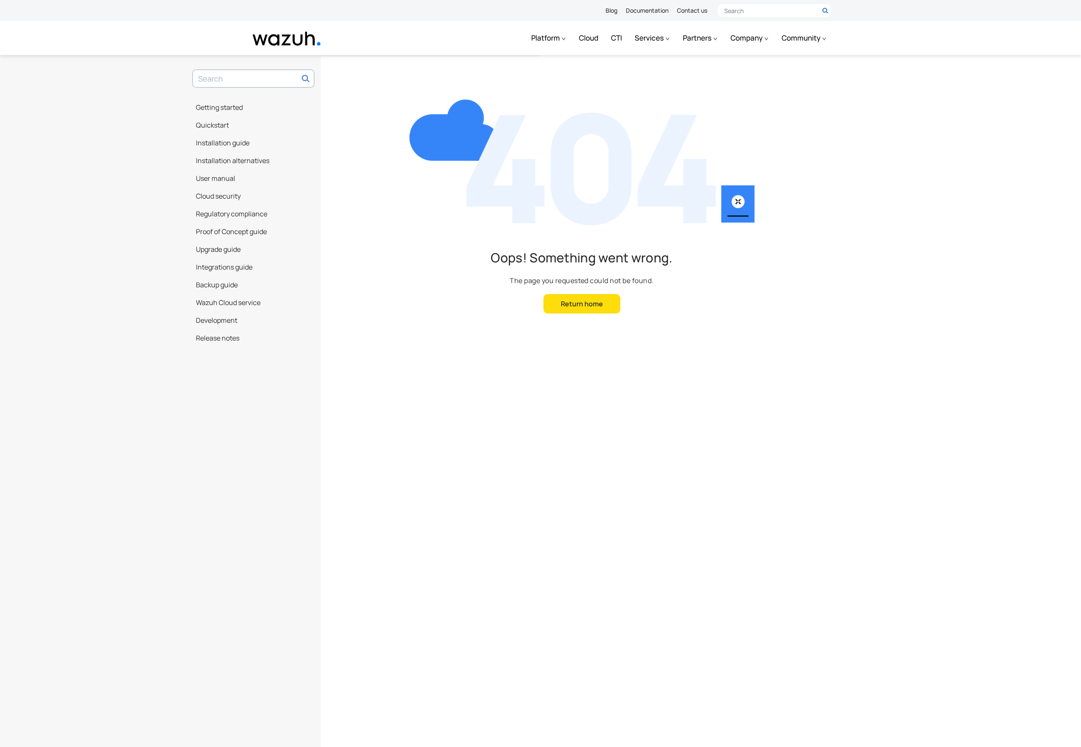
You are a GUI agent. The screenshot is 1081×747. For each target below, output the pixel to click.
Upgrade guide (218, 249)
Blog (611, 10)
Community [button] (802, 38)
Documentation (647, 10)
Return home (582, 303)
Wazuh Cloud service (228, 302)
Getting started (219, 107)
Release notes (217, 338)
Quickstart (212, 125)
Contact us (692, 10)
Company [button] (747, 38)
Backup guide (217, 284)
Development (216, 320)
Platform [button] (546, 38)
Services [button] (650, 38)
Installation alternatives (232, 160)
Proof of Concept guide (231, 231)
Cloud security (218, 196)
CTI (616, 38)
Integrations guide (224, 267)
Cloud (588, 38)
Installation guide (223, 142)
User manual (215, 178)
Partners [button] (698, 38)
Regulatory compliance (231, 213)
